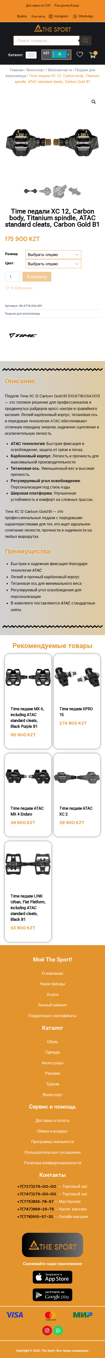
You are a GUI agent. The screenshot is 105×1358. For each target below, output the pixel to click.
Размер (11, 254)
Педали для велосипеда (22, 313)
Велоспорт (35, 70)
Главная (16, 70)
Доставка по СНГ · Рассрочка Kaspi (52, 5)
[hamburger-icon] (31, 55)
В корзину (37, 277)
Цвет (9, 263)
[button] (93, 102)
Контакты (38, 16)
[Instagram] (47, 1330)
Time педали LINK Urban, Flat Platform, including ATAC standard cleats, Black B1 (28, 908)
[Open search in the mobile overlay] (52, 40)
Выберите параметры (77, 737)
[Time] (23, 335)
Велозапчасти (60, 70)
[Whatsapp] (58, 1330)
